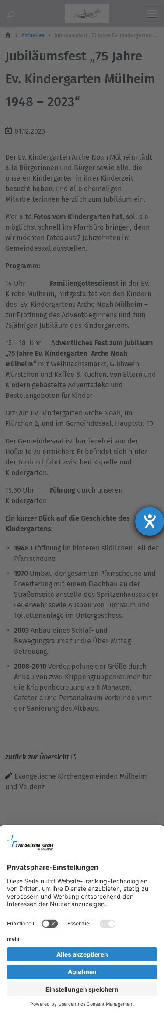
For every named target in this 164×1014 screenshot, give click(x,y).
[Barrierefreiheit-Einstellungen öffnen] (149, 521)
